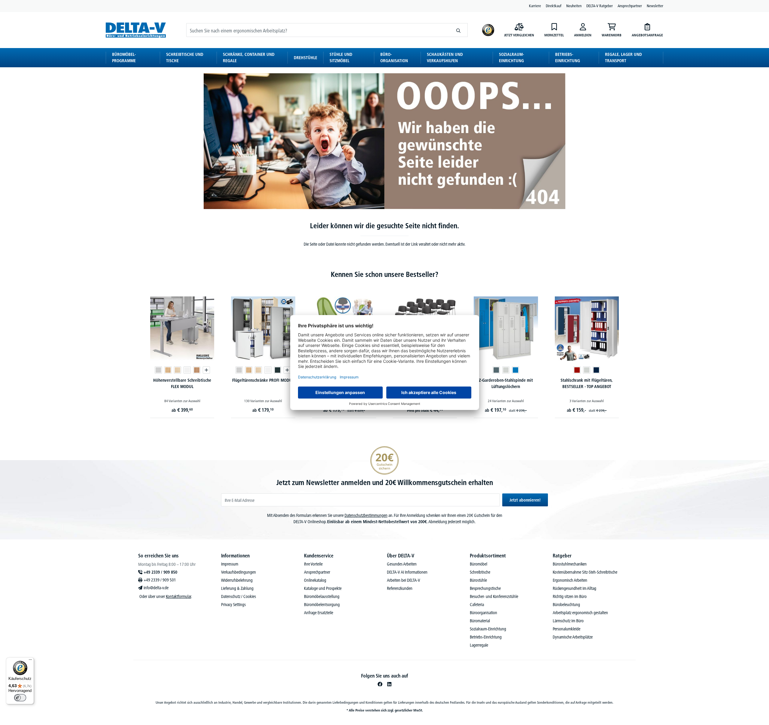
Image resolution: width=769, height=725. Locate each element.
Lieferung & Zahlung (237, 588)
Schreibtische (480, 572)
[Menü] (30, 661)
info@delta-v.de (156, 588)
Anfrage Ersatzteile (318, 613)
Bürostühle (478, 580)
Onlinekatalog (315, 580)
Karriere (535, 5)
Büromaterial (480, 621)
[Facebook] (380, 684)
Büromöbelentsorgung (322, 604)
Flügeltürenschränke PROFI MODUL (263, 380)
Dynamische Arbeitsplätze (573, 637)
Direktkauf (553, 5)
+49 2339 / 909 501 (160, 580)
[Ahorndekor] (177, 370)
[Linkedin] (389, 684)
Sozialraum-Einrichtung (488, 629)
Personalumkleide (566, 629)
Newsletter (655, 5)
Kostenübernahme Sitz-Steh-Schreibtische (585, 572)
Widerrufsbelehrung (237, 580)
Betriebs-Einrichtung (486, 637)
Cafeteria (477, 604)
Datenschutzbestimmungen (366, 515)
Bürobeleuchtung (566, 604)
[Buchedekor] (168, 370)
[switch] (20, 697)
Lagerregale (479, 645)
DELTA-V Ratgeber (599, 5)
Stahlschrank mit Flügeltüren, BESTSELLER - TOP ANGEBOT (587, 383)
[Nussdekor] (196, 370)
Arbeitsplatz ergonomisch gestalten (580, 613)
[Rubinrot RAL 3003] (577, 370)
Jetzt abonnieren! (525, 500)
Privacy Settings (233, 604)
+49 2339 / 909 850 (160, 572)
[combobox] (318, 30)
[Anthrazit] (277, 370)
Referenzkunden (399, 588)
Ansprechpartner (630, 5)
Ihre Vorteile (313, 564)
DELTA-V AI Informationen (407, 572)
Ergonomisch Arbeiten (570, 580)
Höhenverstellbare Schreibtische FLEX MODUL (182, 383)
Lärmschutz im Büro (568, 621)
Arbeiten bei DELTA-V (403, 580)
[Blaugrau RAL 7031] (496, 370)
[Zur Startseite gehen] (136, 30)
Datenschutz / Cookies (238, 596)
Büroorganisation (483, 613)
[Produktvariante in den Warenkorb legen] (206, 370)
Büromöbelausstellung (321, 596)
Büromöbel (478, 564)
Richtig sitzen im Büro (570, 596)
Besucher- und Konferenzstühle (494, 596)
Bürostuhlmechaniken (570, 564)
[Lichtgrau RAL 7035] (505, 370)
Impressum (229, 564)
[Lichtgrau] (158, 370)
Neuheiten (574, 5)
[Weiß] (187, 370)
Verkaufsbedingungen (238, 572)
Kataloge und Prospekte (323, 588)
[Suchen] (458, 30)
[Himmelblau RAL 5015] (515, 370)
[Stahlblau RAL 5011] (596, 370)
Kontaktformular (178, 596)
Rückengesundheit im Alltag (574, 588)
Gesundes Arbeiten (402, 564)
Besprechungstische (485, 588)
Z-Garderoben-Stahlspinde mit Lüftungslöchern (506, 383)
